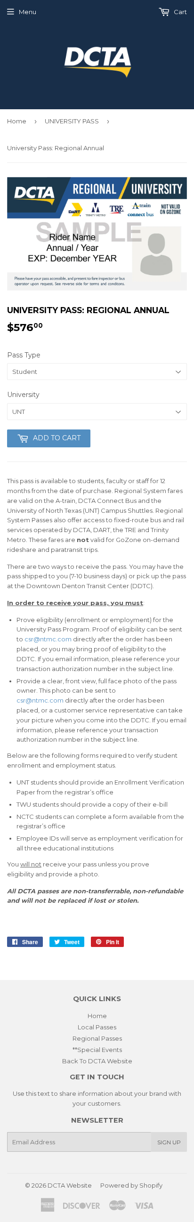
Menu (27, 12)
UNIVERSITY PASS (72, 121)
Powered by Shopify (131, 1185)
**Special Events (97, 1049)
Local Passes (97, 1027)
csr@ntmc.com (48, 639)
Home (16, 121)
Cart (179, 12)
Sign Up (169, 1142)
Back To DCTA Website (97, 1061)
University (23, 394)
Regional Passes (97, 1038)
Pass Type (23, 355)
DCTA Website (70, 1185)
